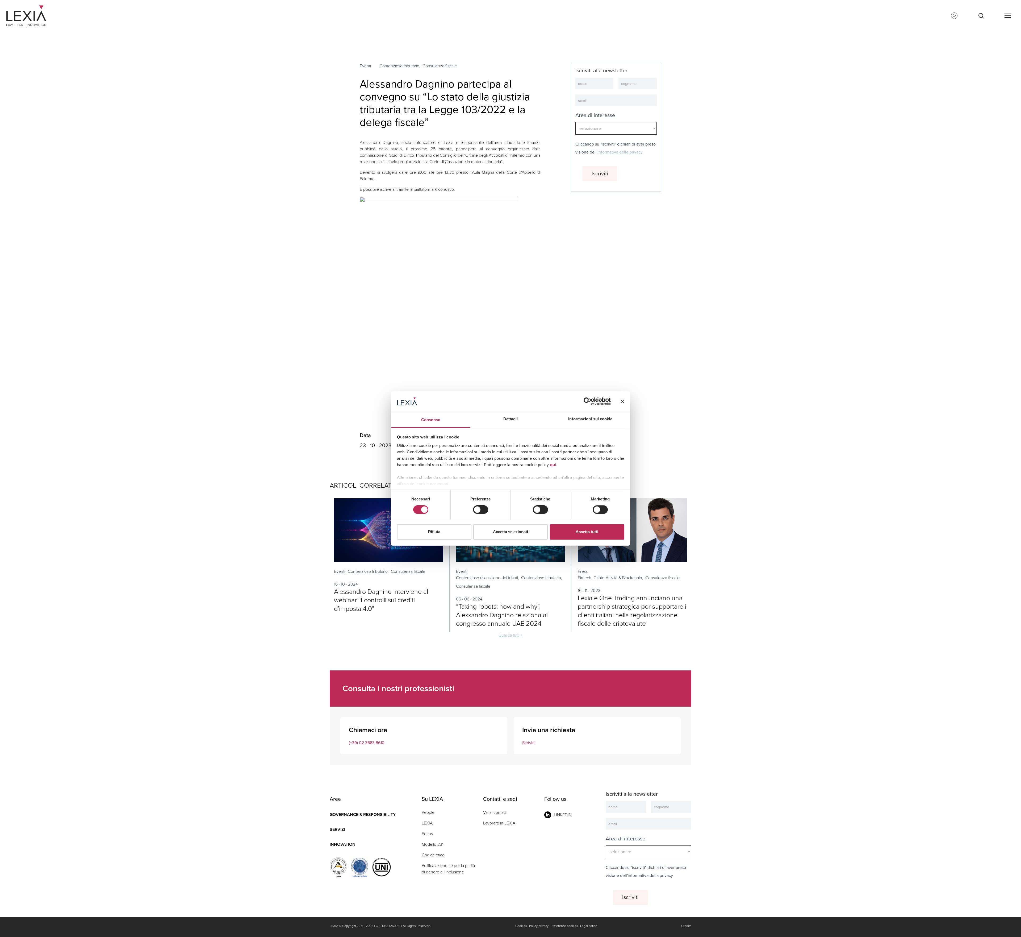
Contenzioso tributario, (399, 66)
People (428, 812)
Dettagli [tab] (510, 419)
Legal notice (588, 925)
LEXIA (427, 823)
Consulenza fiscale (439, 66)
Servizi (337, 829)
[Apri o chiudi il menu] (1007, 15)
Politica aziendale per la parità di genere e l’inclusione (448, 869)
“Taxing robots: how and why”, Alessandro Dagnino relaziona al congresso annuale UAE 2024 (502, 615)
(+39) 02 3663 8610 (366, 743)
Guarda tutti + (510, 635)
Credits (686, 925)
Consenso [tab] (430, 419)
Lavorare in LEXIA (499, 823)
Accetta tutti (587, 531)
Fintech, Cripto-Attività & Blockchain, (610, 578)
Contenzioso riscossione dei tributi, (487, 578)
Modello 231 (432, 844)
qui (553, 464)
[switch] (480, 509)
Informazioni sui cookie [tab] (590, 419)
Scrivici (528, 743)
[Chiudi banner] (622, 401)
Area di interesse (595, 115)
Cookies (521, 925)
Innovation (342, 844)
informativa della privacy (620, 152)
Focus (427, 834)
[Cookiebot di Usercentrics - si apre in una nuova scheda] (587, 401)
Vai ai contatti (495, 812)
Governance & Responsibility (363, 814)
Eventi (365, 66)
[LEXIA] (32, 15)
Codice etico (433, 855)
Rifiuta (434, 531)
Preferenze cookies (564, 925)
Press (583, 571)
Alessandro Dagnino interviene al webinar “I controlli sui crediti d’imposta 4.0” (381, 600)
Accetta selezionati (510, 531)
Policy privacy (539, 925)
